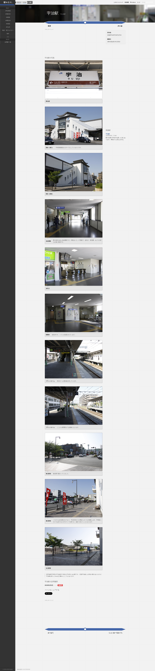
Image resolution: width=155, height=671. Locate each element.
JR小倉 (120, 26)
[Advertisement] (74, 42)
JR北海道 (8, 10)
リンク (138, 2)
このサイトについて (118, 2)
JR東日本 (8, 14)
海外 (8, 33)
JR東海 (8, 17)
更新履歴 (127, 2)
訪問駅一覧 (8, 42)
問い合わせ (133, 2)
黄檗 (49, 26)
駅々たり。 (7, 3)
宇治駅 (111, 134)
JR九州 (8, 27)
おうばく (51, 633)
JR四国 (8, 23)
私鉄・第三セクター (8, 30)
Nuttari (11, 669)
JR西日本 (8, 20)
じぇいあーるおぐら (115, 633)
